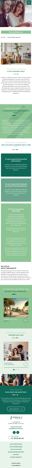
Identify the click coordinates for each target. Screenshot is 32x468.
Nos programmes (16, 446)
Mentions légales (16, 463)
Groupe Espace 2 (16, 457)
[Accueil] (9, 2)
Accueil (3, 37)
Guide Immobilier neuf (16, 452)
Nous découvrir (16, 444)
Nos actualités (16, 449)
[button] (29, 311)
